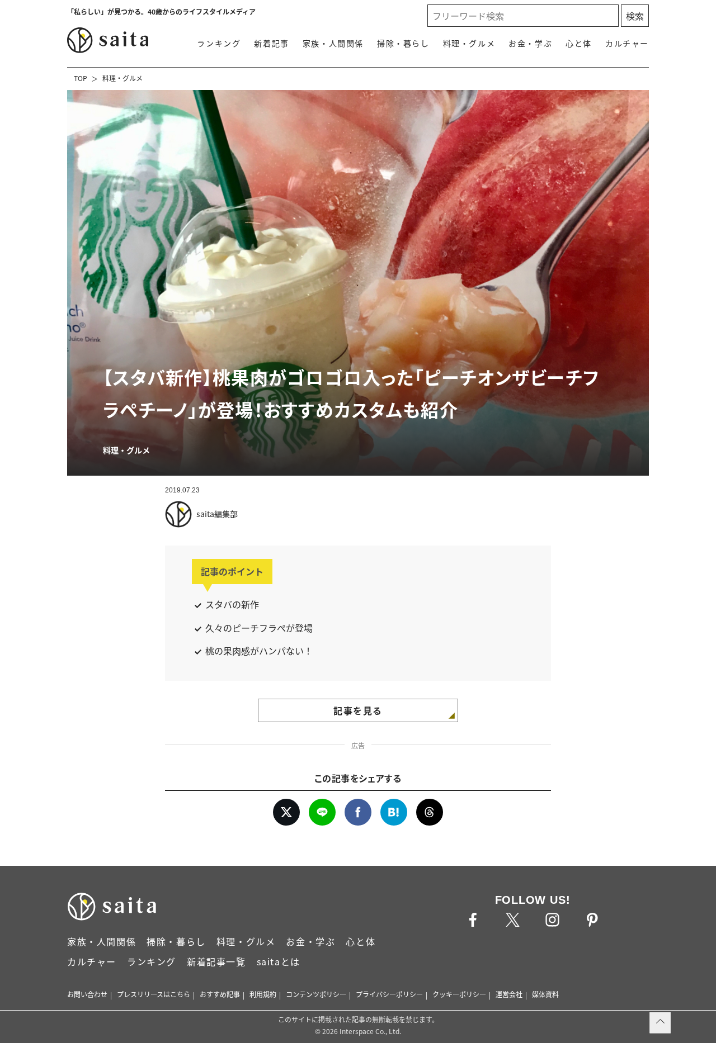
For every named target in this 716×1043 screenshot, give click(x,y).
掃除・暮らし (403, 43)
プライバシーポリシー (389, 994)
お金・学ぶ (530, 43)
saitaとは (278, 961)
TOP (80, 78)
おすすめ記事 (220, 994)
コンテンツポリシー (316, 994)
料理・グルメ (469, 43)
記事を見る (358, 710)
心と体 (579, 43)
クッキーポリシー (459, 994)
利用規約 (262, 994)
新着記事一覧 (216, 961)
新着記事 (271, 43)
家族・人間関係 (333, 43)
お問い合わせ (87, 994)
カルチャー (627, 43)
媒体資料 (545, 994)
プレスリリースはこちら (153, 994)
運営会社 (509, 994)
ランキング (219, 43)
